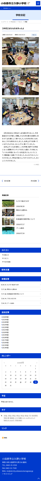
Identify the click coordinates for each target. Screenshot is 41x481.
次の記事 (34, 181)
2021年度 (5, 330)
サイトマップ (7, 474)
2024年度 (5, 322)
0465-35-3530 (11, 465)
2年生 (10, 415)
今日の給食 (6, 262)
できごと (5, 258)
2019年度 (5, 335)
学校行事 (6, 418)
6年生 (26, 415)
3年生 (14, 415)
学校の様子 (18, 420)
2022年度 (5, 327)
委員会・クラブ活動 (16, 418)
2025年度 (5, 319)
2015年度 (5, 345)
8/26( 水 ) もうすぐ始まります (10, 285)
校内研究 (35, 415)
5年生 (22, 415)
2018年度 (5, 337)
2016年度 (5, 342)
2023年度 (5, 325)
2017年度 (5, 340)
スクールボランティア (28, 418)
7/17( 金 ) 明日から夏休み (9, 289)
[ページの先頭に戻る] (38, 478)
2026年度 (5, 317)
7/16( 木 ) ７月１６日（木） (8, 298)
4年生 (18, 415)
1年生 (5, 415)
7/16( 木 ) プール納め (7, 303)
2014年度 (5, 348)
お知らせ (6, 255)
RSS (5, 438)
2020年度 (5, 332)
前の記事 (7, 181)
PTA (30, 415)
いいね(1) (36, 164)
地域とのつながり (9, 420)
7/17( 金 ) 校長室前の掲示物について (12, 294)
